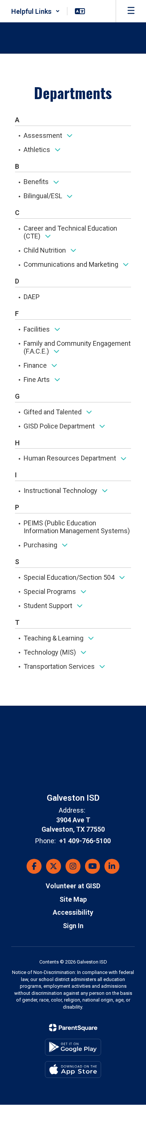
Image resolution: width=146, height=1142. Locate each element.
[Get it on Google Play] (73, 1047)
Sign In (73, 926)
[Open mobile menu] (131, 11)
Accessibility (73, 912)
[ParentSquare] (73, 1027)
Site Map (73, 899)
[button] (35, 11)
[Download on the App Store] (73, 1069)
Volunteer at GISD (73, 886)
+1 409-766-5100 (85, 841)
